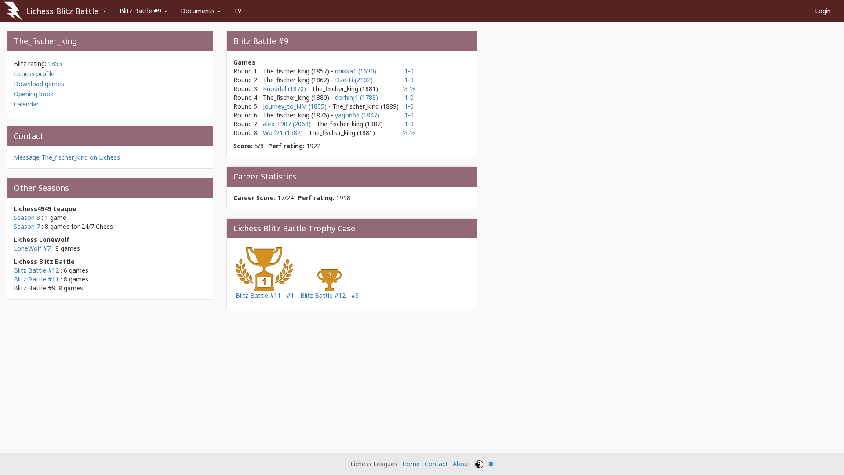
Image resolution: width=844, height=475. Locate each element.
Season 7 (27, 226)
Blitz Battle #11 (36, 279)
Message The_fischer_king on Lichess (67, 157)
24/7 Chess (97, 226)
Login (823, 11)
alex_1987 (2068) (288, 124)
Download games (39, 84)
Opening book (34, 94)
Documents (198, 11)
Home (411, 464)
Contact (436, 464)
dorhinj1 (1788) (356, 97)
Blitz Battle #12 (36, 270)
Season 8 (27, 217)
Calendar (26, 104)
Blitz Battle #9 (141, 11)
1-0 (409, 71)
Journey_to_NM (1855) (295, 106)
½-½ (409, 88)
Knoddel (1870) (285, 88)
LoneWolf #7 (32, 248)
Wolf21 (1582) (284, 132)
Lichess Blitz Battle (62, 11)
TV (237, 11)
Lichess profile (34, 73)
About (461, 464)
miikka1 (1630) (355, 71)
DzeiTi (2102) (354, 80)
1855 (55, 63)
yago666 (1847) (357, 115)
